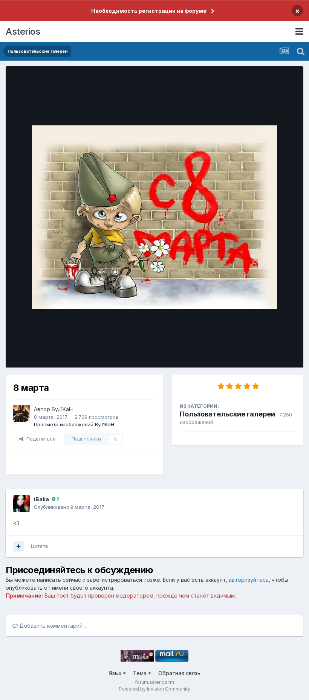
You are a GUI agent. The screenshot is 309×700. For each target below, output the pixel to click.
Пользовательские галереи (227, 414)
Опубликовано (69, 507)
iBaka (41, 499)
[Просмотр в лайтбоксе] (154, 217)
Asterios (23, 31)
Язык (116, 673)
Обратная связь (179, 673)
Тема (140, 673)
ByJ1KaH (62, 409)
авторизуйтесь (249, 579)
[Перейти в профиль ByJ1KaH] (21, 413)
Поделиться (39, 439)
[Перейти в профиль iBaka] (21, 503)
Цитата (39, 546)
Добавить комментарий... (52, 625)
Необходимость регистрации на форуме (149, 11)
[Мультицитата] (18, 546)
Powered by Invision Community (154, 689)
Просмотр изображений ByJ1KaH (74, 424)
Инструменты (270, 354)
